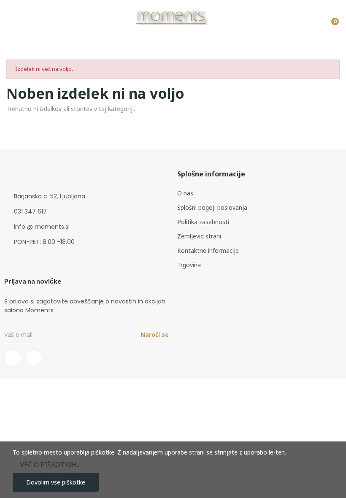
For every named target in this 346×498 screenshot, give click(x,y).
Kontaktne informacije (208, 250)
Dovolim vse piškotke (55, 482)
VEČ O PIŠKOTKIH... (50, 464)
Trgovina (189, 265)
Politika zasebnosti (203, 222)
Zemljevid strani (199, 236)
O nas (185, 193)
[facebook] (12, 357)
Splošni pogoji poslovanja (212, 207)
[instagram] (33, 357)
